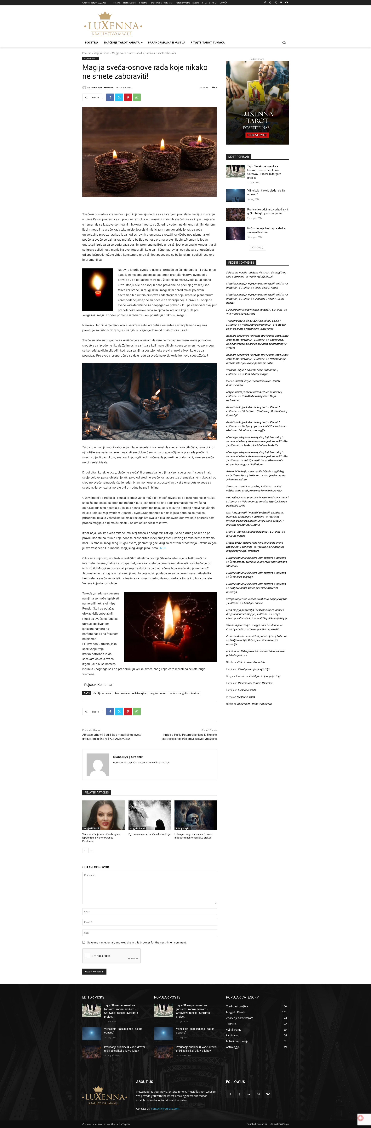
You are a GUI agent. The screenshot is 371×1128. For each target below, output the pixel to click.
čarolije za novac (102, 693)
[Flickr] (249, 1094)
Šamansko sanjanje (241, 577)
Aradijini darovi (253, 603)
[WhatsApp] (137, 97)
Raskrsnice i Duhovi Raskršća (260, 445)
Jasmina (231, 651)
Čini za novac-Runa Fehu (251, 662)
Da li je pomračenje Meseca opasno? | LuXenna (254, 309)
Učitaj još (256, 247)
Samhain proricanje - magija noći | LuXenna (252, 625)
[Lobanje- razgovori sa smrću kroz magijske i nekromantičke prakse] (195, 815)
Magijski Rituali (102, 53)
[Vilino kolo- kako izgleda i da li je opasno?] (235, 195)
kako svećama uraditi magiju (130, 693)
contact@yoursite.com (165, 1108)
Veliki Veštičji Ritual (260, 276)
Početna (86, 53)
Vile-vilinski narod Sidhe (240, 313)
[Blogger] (230, 1094)
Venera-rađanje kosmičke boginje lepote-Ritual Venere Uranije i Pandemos (101, 838)
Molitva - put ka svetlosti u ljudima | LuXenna (253, 531)
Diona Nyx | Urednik (101, 87)
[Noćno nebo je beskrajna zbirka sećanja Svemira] (235, 233)
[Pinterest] (128, 97)
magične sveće (158, 693)
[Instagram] (270, 3)
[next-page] (90, 850)
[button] (284, 42)
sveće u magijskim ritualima (184, 693)
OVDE (162, 548)
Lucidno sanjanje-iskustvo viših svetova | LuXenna (256, 557)
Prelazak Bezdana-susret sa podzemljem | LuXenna (256, 636)
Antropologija (183, 828)
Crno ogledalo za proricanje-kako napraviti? (252, 629)
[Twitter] (276, 3)
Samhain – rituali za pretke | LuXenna (248, 486)
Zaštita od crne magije (255, 374)
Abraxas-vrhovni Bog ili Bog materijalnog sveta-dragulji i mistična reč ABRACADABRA (254, 520)
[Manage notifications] (360, 1118)
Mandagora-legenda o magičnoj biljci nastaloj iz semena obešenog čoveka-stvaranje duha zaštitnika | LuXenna (257, 441)
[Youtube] (286, 3)
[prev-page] (84, 850)
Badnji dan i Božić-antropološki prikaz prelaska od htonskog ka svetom (256, 344)
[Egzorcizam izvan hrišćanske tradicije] (149, 815)
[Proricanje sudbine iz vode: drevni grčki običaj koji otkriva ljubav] (235, 214)
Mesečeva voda (247, 690)
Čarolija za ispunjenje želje (254, 669)
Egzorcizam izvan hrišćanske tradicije (149, 834)
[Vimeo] (281, 3)
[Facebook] (265, 3)
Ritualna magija (235, 535)
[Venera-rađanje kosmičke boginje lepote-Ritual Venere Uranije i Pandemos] (103, 815)
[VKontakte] (268, 1094)
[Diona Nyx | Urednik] (84, 87)
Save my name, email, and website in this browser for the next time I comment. (137, 942)
